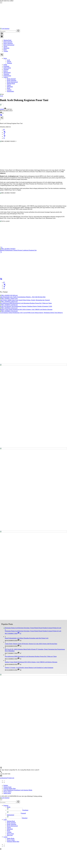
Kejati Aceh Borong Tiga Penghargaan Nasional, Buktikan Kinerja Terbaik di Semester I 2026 (26, 306)
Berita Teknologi (8, 43)
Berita (8, 807)
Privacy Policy (7, 791)
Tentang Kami (7, 787)
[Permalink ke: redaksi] (1, 106)
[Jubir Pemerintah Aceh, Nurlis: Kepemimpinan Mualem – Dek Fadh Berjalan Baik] (7, 295)
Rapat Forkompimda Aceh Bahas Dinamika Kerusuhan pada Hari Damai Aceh (26, 638)
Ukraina (5, 51)
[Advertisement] (33, 15)
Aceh (1, 96)
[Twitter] (4, 132)
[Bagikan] (1, 117)
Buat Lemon (10, 833)
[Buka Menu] (1, 36)
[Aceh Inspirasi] (4, 28)
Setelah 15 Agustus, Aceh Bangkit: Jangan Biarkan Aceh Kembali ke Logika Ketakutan (29, 667)
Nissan (5, 46)
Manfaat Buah (7, 40)
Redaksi (5, 785)
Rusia (5, 49)
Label (5, 819)
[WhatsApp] (4, 138)
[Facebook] (3, 130)
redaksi (2, 109)
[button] (18, 30)
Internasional (10, 815)
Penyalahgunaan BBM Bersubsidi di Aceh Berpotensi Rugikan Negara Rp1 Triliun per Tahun (26, 303)
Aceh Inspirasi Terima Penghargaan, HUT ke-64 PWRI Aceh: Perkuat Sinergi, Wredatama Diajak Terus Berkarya (31, 312)
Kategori (5, 805)
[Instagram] (4, 782)
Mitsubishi (6, 48)
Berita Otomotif (7, 41)
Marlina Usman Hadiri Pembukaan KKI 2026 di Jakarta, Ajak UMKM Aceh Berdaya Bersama (26, 309)
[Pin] (4, 136)
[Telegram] (4, 134)
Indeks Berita (7, 793)
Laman (5, 837)
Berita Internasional (8, 45)
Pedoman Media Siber (9, 788)
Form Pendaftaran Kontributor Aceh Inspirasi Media (17, 790)
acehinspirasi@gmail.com (7, 778)
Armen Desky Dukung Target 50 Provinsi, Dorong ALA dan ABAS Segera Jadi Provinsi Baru (31, 643)
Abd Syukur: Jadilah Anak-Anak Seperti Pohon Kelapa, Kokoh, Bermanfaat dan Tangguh (25, 300)
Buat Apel (10, 835)
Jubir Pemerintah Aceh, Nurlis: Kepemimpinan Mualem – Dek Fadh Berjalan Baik (22, 297)
